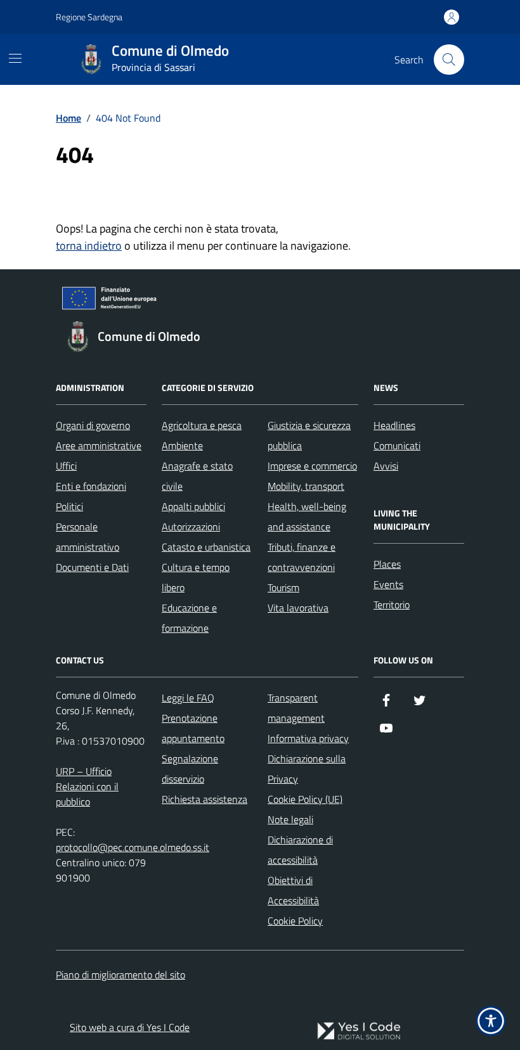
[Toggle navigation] (15, 58)
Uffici (66, 465)
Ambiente (182, 445)
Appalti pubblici (193, 506)
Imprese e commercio (312, 465)
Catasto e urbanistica (206, 546)
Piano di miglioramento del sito (120, 974)
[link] (359, 1031)
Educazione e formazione (189, 618)
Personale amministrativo (87, 536)
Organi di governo (93, 425)
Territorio (392, 604)
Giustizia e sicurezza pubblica (309, 435)
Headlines (394, 425)
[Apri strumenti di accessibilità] (491, 1021)
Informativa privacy (308, 738)
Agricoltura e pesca (202, 425)
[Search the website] (449, 59)
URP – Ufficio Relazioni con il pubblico (87, 786)
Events (388, 584)
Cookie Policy (295, 920)
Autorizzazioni (191, 526)
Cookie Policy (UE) (305, 799)
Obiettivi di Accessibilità (293, 890)
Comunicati (397, 445)
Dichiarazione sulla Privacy (307, 768)
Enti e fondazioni (91, 486)
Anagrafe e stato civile (197, 476)
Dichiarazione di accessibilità (300, 850)
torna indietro (89, 245)
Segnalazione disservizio (190, 768)
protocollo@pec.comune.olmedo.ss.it (132, 847)
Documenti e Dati (92, 567)
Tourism (283, 587)
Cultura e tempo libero (196, 577)
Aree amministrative (98, 445)
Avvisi (386, 465)
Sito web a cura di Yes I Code (130, 1027)
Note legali (290, 819)
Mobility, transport (306, 486)
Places (387, 564)
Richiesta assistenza (204, 799)
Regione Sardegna (89, 16)
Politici (69, 506)
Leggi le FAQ (188, 697)
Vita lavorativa (298, 607)
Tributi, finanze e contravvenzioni (301, 557)
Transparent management (296, 708)
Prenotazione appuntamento (193, 728)
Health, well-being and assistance (307, 516)
